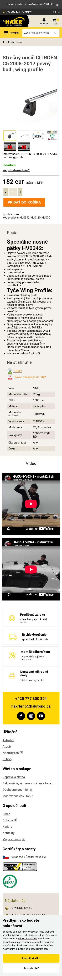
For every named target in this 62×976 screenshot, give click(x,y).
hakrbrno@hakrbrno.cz (31, 706)
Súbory (7, 759)
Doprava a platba (14, 777)
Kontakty (27, 12)
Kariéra (7, 826)
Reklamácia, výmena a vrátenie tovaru (28, 783)
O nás (6, 814)
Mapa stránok (12, 839)
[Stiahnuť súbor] (10, 371)
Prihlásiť (44, 23)
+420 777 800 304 (31, 698)
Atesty (7, 746)
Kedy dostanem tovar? (16, 170)
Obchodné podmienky (18, 789)
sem (46, 949)
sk (55, 11)
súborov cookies (27, 938)
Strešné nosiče (14, 42)
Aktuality (8, 740)
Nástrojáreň (11, 753)
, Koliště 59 (22, 908)
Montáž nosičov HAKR (18, 796)
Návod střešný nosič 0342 (29, 377)
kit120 (17, 371)
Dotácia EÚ (10, 820)
